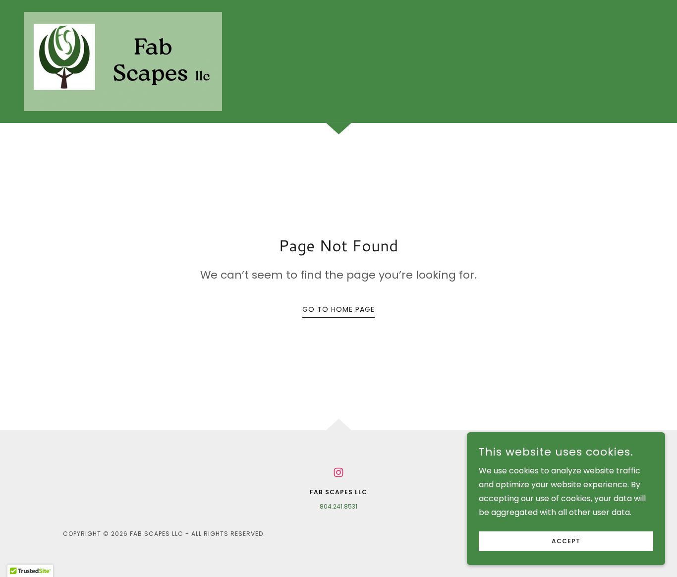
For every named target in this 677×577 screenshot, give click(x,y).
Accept (566, 541)
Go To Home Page (338, 309)
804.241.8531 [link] (338, 506)
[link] (123, 60)
